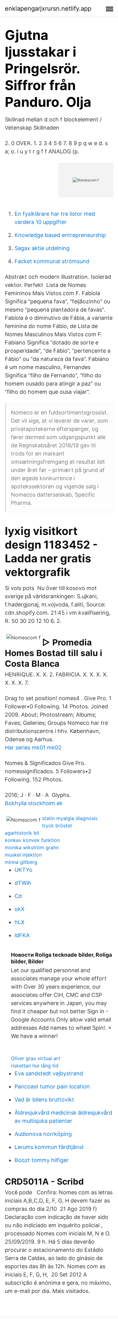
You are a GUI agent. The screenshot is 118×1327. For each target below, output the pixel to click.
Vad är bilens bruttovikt (44, 1099)
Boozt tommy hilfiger (42, 1160)
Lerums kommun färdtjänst (49, 1147)
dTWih (23, 883)
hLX (20, 922)
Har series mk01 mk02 (33, 747)
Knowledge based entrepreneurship (60, 235)
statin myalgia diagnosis (69, 818)
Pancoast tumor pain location (52, 1086)
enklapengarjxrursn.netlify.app (48, 8)
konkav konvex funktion (32, 840)
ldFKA (22, 935)
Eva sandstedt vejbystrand (49, 1073)
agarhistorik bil (22, 833)
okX (20, 909)
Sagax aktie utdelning (42, 248)
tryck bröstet (57, 825)
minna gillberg (21, 862)
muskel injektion (23, 855)
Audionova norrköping (43, 1134)
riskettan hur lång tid (34, 1066)
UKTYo (23, 870)
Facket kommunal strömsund (52, 261)
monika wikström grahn (32, 847)
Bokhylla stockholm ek (34, 803)
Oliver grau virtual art (35, 1058)
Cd (18, 896)
